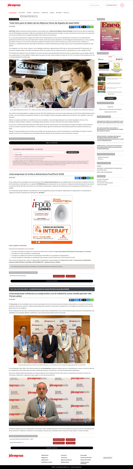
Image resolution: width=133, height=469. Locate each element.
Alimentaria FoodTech (51, 182)
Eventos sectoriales (102, 184)
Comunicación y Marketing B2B (105, 183)
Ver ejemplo (39, 149)
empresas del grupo (82, 162)
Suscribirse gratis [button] (111, 5)
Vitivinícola (13, 12)
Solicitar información (59, 276)
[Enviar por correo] (76, 27)
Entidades (59, 12)
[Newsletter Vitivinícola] (110, 74)
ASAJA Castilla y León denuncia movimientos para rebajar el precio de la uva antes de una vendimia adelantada (109, 147)
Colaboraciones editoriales (85, 462)
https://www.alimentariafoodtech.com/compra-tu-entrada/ (72, 251)
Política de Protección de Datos (36, 160)
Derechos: (25, 163)
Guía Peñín (12, 31)
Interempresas (46, 368)
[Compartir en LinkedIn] (88, 27)
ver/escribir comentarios (51, 281)
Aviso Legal (26, 160)
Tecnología (44, 12)
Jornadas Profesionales (102, 179)
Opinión (29, 12)
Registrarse (44, 457)
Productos (36, 12)
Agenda (52, 12)
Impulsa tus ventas (102, 181)
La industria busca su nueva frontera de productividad (49, 289)
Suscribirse (110, 98)
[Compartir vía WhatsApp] (92, 27)
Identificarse (44, 455)
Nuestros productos (66, 460)
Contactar (64, 455)
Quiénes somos (65, 462)
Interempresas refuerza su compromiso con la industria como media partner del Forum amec (110, 121)
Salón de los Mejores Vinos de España (61, 31)
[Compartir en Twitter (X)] (84, 27)
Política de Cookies (86, 460)
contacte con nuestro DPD (76, 163)
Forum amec (14, 304)
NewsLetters (44, 460)
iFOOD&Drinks (41, 184)
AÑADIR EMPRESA (108, 458)
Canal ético (64, 457)
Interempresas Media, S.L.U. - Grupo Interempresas (68, 467)
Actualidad (22, 12)
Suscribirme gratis (73, 152)
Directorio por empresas (104, 172)
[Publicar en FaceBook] (80, 27)
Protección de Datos (86, 457)
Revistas (66, 12)
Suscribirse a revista (46, 462)
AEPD (45, 164)
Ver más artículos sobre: (19, 289)
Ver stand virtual (70, 276)
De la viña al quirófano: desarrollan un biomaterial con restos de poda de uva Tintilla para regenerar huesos (110, 129)
